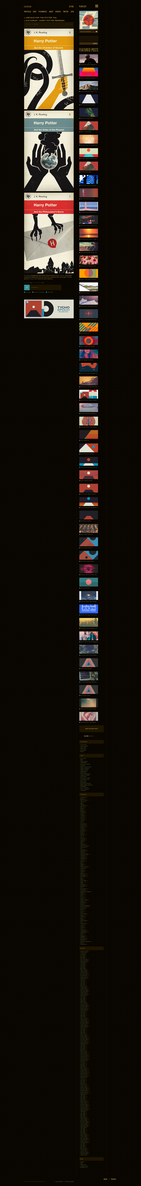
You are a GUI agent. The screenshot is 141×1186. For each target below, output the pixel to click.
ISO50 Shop (83, 772)
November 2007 (84, 1139)
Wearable (82, 937)
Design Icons (83, 826)
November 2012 (84, 1056)
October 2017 (83, 976)
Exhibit (81, 833)
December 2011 (84, 1071)
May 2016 (82, 999)
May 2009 (82, 1114)
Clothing (82, 815)
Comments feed (84, 1166)
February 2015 (83, 1019)
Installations (83, 858)
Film (81, 836)
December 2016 (84, 990)
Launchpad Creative (85, 779)
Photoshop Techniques (85, 891)
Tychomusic (83, 790)
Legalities (82, 870)
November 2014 (84, 1023)
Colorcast (82, 816)
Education (82, 830)
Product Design (83, 900)
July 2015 (82, 1012)
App (81, 803)
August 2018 (83, 962)
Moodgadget (83, 786)
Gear (81, 843)
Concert (82, 818)
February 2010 (83, 1102)
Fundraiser (82, 839)
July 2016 (82, 997)
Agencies (82, 798)
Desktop (82, 827)
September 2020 (84, 951)
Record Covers (83, 906)
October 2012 (83, 1057)
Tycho (81, 929)
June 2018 (82, 965)
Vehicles (82, 933)
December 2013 (84, 1038)
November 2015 (84, 1006)
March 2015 (83, 1017)
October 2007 (83, 1141)
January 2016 (83, 1003)
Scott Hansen (83, 744)
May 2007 (82, 1145)
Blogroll (82, 808)
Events (82, 832)
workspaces (83, 944)
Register (82, 1161)
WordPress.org (83, 1167)
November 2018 (84, 961)
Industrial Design (84, 854)
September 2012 (84, 1059)
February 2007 (83, 1149)
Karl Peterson (83, 776)
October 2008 (83, 1124)
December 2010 (84, 1088)
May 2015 (82, 1015)
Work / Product (110, 1179)
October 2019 (83, 952)
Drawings (82, 829)
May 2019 (82, 956)
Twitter (65, 11)
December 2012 (84, 1055)
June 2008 (82, 1130)
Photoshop (82, 890)
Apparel (82, 804)
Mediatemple (83, 782)
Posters (82, 894)
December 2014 (84, 1022)
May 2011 (82, 1081)
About (51, 11)
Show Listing (83, 913)
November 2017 (84, 974)
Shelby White (83, 748)
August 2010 (83, 1094)
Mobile (81, 879)
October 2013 (83, 1041)
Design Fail (83, 825)
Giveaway (82, 844)
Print (43, 282)
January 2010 (83, 1103)
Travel (81, 924)
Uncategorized (83, 931)
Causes (82, 814)
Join (72, 11)
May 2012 (82, 1064)
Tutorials (82, 927)
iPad (81, 862)
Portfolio (27, 11)
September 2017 (84, 977)
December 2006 (84, 1152)
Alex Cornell (83, 747)
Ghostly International (85, 764)
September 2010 (84, 1092)
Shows (81, 915)
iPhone (81, 864)
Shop (34, 11)
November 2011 (84, 1073)
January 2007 (83, 1150)
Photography (83, 888)
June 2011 (82, 1080)
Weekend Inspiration (85, 941)
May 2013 (82, 1048)
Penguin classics (59, 275)
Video (81, 934)
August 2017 (83, 978)
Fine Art (82, 837)
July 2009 (82, 1112)
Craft (81, 822)
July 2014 (82, 1028)
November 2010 (84, 1089)
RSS (71, 6)
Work (81, 943)
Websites (82, 940)
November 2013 (84, 1039)
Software (82, 916)
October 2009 (83, 1107)
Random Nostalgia (84, 905)
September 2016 (84, 994)
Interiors (82, 859)
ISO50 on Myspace (84, 768)
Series (81, 912)
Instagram (82, 857)
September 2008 (84, 1125)
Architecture (83, 805)
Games (82, 841)
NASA (81, 883)
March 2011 (83, 1084)
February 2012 (83, 1069)
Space (81, 918)
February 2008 (83, 1135)
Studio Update (83, 920)
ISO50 (81, 865)
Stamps (82, 919)
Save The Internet (84, 787)
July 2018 (82, 963)
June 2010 (82, 1096)
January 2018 (83, 972)
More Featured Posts (91, 728)
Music (81, 882)
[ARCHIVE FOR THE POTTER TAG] (40, 17)
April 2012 (82, 1066)
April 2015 (82, 1016)
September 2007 (84, 1142)
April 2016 (82, 1001)
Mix (81, 877)
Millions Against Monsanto (86, 785)
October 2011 (83, 1074)
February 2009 (83, 1118)
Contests (82, 819)
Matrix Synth (83, 780)
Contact (58, 11)
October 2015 (83, 1008)
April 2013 (82, 1049)
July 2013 (82, 1045)
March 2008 (83, 1134)
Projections (82, 902)
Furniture (82, 840)
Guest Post (83, 847)
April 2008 (82, 1132)
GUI (81, 848)
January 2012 (83, 1070)
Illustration (82, 852)
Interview (82, 861)
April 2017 (82, 984)
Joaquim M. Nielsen (85, 775)
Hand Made (83, 850)
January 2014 (83, 1037)
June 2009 (82, 1113)
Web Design (83, 938)
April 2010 (82, 1099)
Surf (81, 922)
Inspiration (82, 855)
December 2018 (84, 959)
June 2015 (82, 1013)
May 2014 (82, 1031)
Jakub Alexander (84, 746)
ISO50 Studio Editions (85, 773)
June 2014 (82, 1030)
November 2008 (84, 1123)
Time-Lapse (83, 923)
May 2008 (82, 1131)
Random (82, 904)
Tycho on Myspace (84, 789)
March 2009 (83, 1117)
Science (82, 911)
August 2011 (83, 1077)
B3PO (81, 760)
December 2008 (84, 1121)
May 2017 (82, 983)
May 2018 (82, 966)
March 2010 (83, 1101)
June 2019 (82, 955)
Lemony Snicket (33, 278)
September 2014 (84, 1026)
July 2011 (82, 1078)
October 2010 (83, 1091)
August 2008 (83, 1127)
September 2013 (84, 1042)
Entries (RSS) (59, 1181)
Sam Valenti (83, 750)
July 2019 (82, 954)
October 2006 (83, 1155)
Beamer (82, 751)
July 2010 (82, 1095)
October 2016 (83, 992)
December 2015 (84, 1005)
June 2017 (82, 981)
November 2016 (84, 991)
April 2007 (82, 1146)
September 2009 (84, 1109)
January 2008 (83, 1136)
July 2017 (82, 980)
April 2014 (82, 1033)
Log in (81, 1163)
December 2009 (84, 1105)
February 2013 (83, 1052)
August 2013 (83, 1044)
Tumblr (82, 926)
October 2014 (83, 1024)
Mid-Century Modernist (85, 783)
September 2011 (84, 1076)
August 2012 (83, 1060)
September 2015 (84, 1009)
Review (82, 909)
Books (81, 810)
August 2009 (83, 1110)
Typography (83, 930)
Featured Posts (88, 49)
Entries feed (83, 1164)
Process (82, 897)
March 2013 (83, 1051)
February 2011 (83, 1085)
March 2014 (83, 1034)
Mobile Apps (83, 880)
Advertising (82, 797)
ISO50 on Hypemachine (85, 766)
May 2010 (82, 1098)
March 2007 (83, 1148)
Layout (81, 869)
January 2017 (83, 988)
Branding (82, 811)
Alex (36, 24)
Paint (81, 887)
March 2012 (83, 1067)
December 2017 (84, 973)
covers (81, 821)
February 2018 (83, 970)
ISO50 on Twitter (84, 769)
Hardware (82, 851)
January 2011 (83, 1087)
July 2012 (82, 1062)
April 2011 (82, 1082)
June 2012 (82, 1063)
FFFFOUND (83, 762)
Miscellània (82, 876)
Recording (82, 908)
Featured (82, 834)
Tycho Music (42, 11)
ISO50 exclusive (84, 866)
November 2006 (84, 1153)
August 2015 (83, 1010)
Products (82, 901)
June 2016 (82, 998)
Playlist (88, 6)
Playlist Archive (88, 31)
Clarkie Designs (84, 761)
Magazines (82, 873)
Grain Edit (82, 765)
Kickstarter (82, 868)
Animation (82, 801)
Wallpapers (82, 936)
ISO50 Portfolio (83, 771)
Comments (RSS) (69, 1181)
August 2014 (83, 1027)
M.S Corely (27, 275)
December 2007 (84, 1138)
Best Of (82, 807)
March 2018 (83, 969)
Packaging (82, 886)
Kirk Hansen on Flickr (85, 778)
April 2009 (82, 1116)
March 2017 (83, 985)
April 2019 (82, 958)
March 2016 (83, 1002)
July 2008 (82, 1128)
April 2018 (82, 967)
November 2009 (84, 1106)
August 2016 (83, 995)
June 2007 (82, 1143)
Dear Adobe (83, 823)
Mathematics (83, 875)
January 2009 (83, 1120)
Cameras (82, 812)
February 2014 (83, 1035)
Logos (81, 872)
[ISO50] (29, 6)
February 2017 (83, 987)
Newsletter (82, 884)
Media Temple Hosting (88, 736)
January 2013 (83, 1053)
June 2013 (82, 1046)
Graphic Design (83, 845)
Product (82, 898)
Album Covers (83, 800)
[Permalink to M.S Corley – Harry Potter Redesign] (44, 20)
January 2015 (83, 1020)
